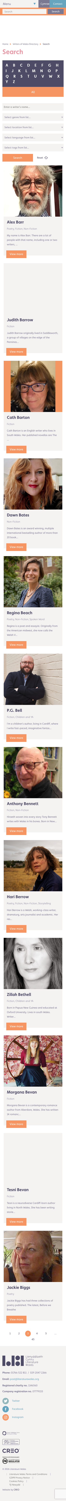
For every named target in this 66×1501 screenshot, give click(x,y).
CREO (16, 1490)
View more (16, 254)
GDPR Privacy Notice (19, 1478)
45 (33, 1339)
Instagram (17, 1417)
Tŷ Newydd (14, 1485)
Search (56, 11)
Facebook (17, 1408)
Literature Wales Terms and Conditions (28, 1474)
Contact (57, 3)
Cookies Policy (16, 1481)
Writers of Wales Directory (25, 44)
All (33, 92)
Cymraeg (45, 3)
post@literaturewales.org (24, 1379)
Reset (40, 157)
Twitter (15, 1400)
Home (5, 44)
